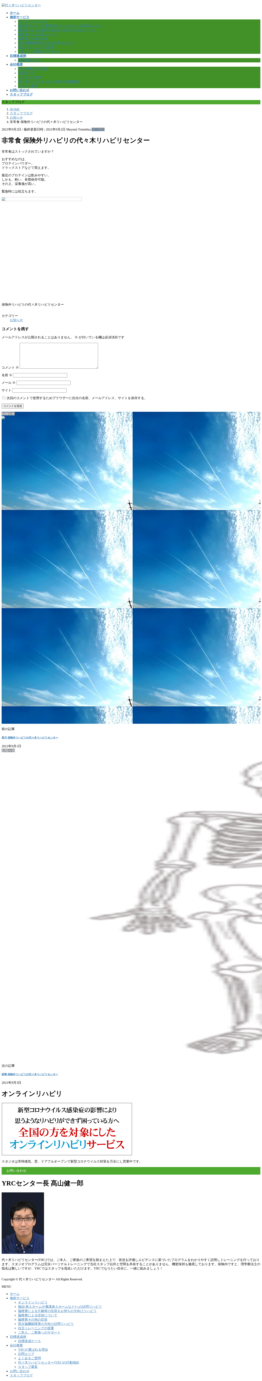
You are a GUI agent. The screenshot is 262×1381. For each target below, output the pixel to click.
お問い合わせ (19, 1371)
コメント (10, 367)
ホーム (15, 1293)
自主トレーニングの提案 (36, 47)
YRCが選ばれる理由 (33, 68)
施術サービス (19, 1298)
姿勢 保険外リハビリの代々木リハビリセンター (30, 1074)
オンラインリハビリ (32, 21)
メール (9, 382)
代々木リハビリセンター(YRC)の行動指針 (48, 81)
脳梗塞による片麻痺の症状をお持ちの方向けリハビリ (57, 30)
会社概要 (16, 1345)
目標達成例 (18, 1336)
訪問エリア (26, 73)
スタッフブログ (21, 1375)
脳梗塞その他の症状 (32, 38)
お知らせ (98, 129)
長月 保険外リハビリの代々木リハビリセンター (30, 737)
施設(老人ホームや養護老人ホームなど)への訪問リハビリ (60, 25)
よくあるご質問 (29, 77)
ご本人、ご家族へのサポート (39, 51)
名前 (7, 375)
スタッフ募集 (28, 86)
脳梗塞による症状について (37, 34)
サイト (6, 390)
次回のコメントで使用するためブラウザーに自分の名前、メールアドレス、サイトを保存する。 (77, 398)
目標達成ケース (29, 60)
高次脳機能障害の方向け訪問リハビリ (46, 43)
